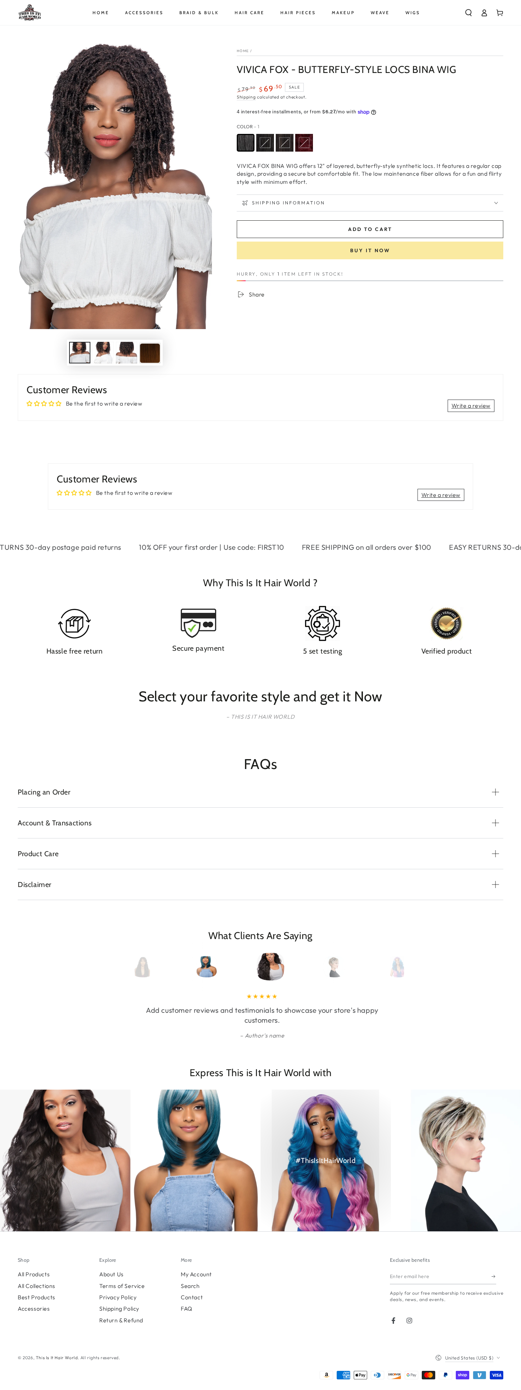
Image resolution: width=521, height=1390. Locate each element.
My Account (196, 1274)
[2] (284, 143)
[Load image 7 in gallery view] (150, 352)
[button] (468, 13)
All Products (34, 1274)
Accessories (34, 1308)
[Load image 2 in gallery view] (103, 352)
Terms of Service (122, 1285)
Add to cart (370, 229)
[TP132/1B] (304, 143)
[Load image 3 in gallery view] (126, 352)
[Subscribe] (494, 1276)
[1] (245, 143)
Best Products (36, 1297)
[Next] (385, 966)
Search (190, 1285)
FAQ (186, 1308)
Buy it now (370, 250)
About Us (111, 1274)
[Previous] (135, 966)
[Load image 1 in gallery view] (79, 352)
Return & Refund (121, 1320)
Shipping (246, 97)
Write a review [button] (471, 405)
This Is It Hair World (57, 1357)
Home (243, 51)
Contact (192, 1297)
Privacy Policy (117, 1297)
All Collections (36, 1285)
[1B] (265, 143)
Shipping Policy (119, 1308)
